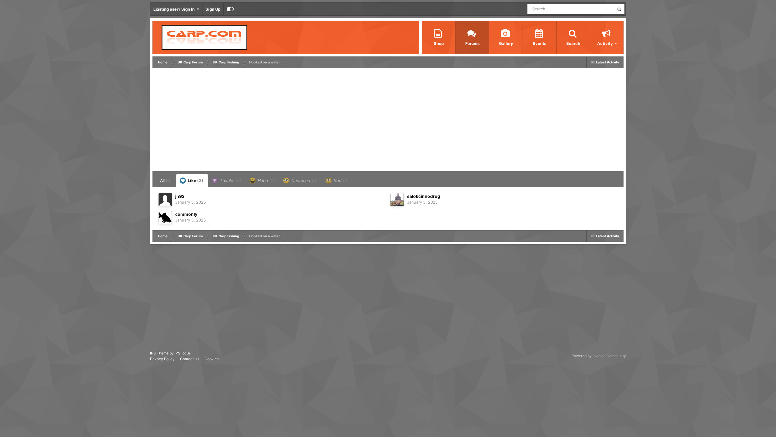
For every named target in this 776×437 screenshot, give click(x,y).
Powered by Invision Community (598, 356)
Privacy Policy (162, 359)
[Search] (619, 9)
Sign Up (213, 9)
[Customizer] (230, 9)
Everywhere (596, 9)
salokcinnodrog (423, 196)
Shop (439, 43)
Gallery (506, 43)
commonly (186, 214)
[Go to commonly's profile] (165, 217)
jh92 (180, 196)
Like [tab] (195, 180)
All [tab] (166, 180)
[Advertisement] (264, 121)
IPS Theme (159, 353)
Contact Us (189, 359)
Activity (605, 43)
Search (573, 43)
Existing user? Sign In (174, 9)
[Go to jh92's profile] (165, 199)
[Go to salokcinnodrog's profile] (397, 199)
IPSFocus (183, 353)
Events (539, 43)
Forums (472, 43)
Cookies (212, 359)
